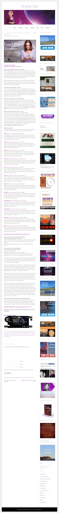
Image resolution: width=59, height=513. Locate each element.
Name (21, 361)
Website (21, 367)
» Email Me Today (43, 127)
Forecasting (42, 483)
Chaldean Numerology (44, 478)
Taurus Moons (31, 335)
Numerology (20, 27)
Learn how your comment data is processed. (26, 377)
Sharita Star (29, 6)
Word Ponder (42, 502)
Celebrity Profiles (43, 476)
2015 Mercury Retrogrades (16, 332)
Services (42, 27)
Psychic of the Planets (15, 335)
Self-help (5, 332)
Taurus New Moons (7, 336)
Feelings (33, 332)
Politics (41, 495)
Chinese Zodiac (43, 481)
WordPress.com (39, 509)
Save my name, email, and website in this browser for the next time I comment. (19, 369)
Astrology (14, 27)
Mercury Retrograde (12, 111)
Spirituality (26, 335)
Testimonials (48, 27)
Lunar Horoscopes (43, 490)
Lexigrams (26, 27)
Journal (41, 485)
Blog (37, 27)
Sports (41, 500)
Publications (32, 27)
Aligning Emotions (24, 332)
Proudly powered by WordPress (23, 509)
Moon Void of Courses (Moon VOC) (10, 98)
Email (21, 364)
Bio (9, 27)
